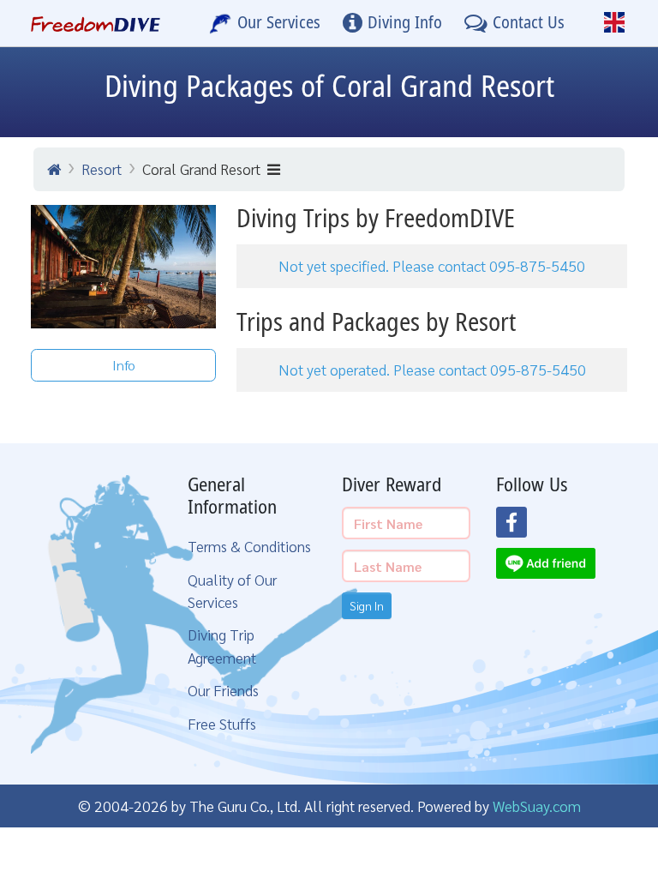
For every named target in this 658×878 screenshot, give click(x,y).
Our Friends (223, 690)
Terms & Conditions (249, 546)
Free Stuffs (222, 723)
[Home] (54, 169)
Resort (101, 168)
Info (123, 365)
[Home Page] (95, 23)
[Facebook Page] (521, 527)
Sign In (367, 605)
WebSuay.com (537, 805)
